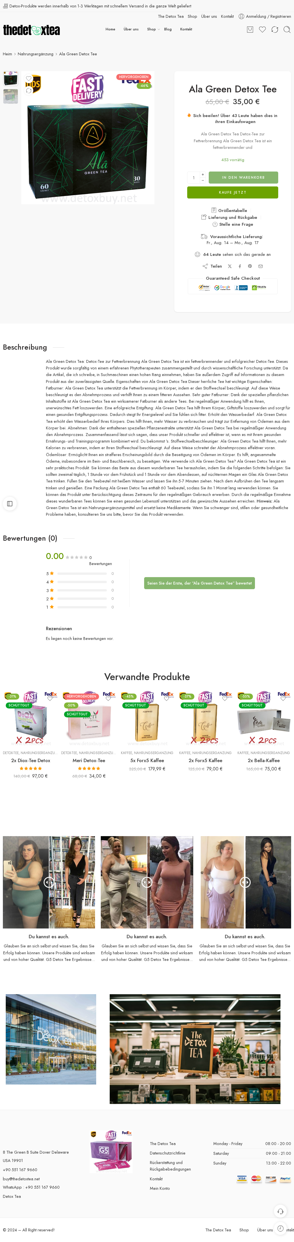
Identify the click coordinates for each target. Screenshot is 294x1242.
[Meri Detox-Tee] (89, 712)
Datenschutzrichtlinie (167, 1147)
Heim (7, 54)
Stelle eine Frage (235, 218)
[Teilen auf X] (230, 260)
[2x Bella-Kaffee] (263, 712)
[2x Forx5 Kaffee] (205, 712)
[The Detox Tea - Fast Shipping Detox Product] (31, 29)
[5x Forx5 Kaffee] (147, 712)
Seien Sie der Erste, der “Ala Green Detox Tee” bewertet (199, 577)
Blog (168, 29)
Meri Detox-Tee (89, 754)
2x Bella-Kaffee (264, 754)
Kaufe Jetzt (233, 186)
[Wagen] (250, 30)
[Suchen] (287, 30)
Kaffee (126, 747)
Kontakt (186, 29)
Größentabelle (232, 204)
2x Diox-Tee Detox (30, 754)
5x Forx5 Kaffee (147, 754)
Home (110, 29)
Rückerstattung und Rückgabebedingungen (170, 1159)
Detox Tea (12, 1190)
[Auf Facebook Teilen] (240, 260)
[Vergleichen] (28, 90)
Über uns (131, 29)
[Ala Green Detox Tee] (10, 78)
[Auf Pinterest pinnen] (250, 260)
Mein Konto (160, 1182)
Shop (151, 29)
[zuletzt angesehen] (280, 1228)
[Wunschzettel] (28, 78)
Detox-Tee (11, 747)
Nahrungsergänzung (35, 54)
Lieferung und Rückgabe (232, 211)
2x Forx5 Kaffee (205, 754)
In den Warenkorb (243, 171)
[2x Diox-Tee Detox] (30, 712)
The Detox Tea (163, 1137)
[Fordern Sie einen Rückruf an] (280, 1211)
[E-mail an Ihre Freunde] (260, 260)
